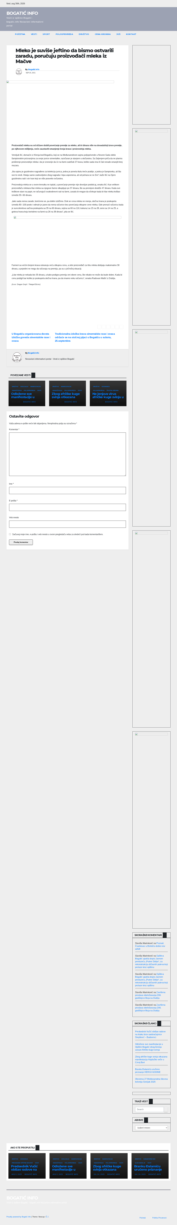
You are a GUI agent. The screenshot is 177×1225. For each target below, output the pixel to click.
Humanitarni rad (149, 1159)
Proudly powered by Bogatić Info (18, 1217)
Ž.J (47, 1217)
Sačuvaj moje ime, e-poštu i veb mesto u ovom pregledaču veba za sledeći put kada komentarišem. (57, 534)
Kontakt (131, 34)
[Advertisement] (67, 307)
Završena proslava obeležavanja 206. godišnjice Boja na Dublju (150, 995)
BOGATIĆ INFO (22, 13)
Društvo (84, 34)
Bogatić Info (33, 69)
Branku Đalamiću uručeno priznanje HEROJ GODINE (148, 1169)
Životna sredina (113, 390)
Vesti (34, 34)
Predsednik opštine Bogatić (22, 1163)
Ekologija (24, 386)
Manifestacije (35, 386)
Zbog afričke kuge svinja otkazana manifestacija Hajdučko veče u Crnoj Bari (151, 1059)
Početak (143, 1218)
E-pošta (13, 501)
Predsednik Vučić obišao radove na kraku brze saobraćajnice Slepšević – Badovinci (150, 1034)
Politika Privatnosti (159, 1218)
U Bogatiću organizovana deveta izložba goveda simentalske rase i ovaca (31, 337)
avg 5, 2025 (17, 1174)
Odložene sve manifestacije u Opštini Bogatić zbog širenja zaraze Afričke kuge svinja (149, 1047)
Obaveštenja (17, 390)
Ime (11, 484)
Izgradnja (24, 1159)
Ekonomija (106, 386)
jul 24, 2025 (99, 1174)
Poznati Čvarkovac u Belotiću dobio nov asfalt (150, 946)
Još (118, 34)
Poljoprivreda (64, 34)
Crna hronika (103, 34)
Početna (20, 34)
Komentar (14, 429)
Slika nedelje (140, 1163)
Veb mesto (14, 517)
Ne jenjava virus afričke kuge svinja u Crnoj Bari (108, 397)
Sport (46, 34)
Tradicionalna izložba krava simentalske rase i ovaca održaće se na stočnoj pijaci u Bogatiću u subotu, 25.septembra (85, 337)
